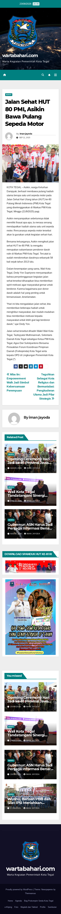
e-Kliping (8, 907)
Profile (42, 907)
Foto (16, 907)
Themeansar (30, 893)
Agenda (18, 901)
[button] (43, 75)
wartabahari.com (20, 55)
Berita (8, 94)
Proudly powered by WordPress (19, 889)
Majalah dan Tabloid (29, 907)
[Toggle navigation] (55, 75)
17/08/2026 (15, 808)
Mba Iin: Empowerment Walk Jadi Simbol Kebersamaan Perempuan (18, 382)
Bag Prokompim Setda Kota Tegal (38, 901)
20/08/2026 (15, 707)
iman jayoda (26, 133)
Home (10, 901)
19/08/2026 (15, 740)
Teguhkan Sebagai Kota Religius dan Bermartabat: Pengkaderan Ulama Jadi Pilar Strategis (43, 386)
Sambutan (52, 907)
